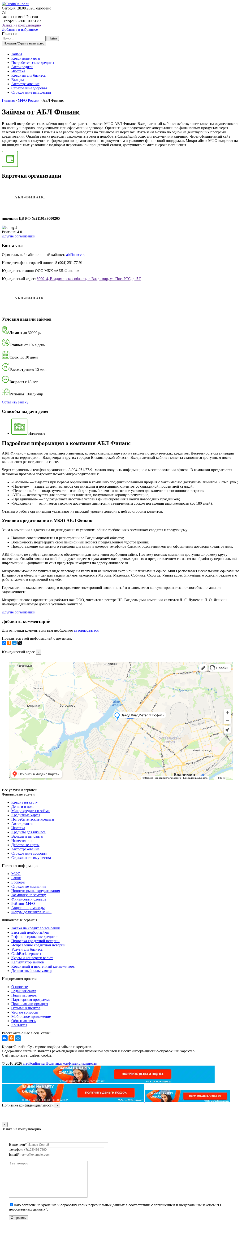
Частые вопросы (24, 1012)
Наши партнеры (24, 995)
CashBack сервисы (26, 954)
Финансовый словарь (28, 899)
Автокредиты (22, 67)
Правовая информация (29, 1004)
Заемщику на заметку (28, 895)
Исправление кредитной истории (38, 945)
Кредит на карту (24, 802)
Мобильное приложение (31, 1016)
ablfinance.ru (76, 255)
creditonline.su (34, 1063)
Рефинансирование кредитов (34, 937)
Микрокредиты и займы (30, 811)
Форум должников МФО (31, 912)
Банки (16, 878)
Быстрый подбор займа (30, 932)
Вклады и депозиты (27, 836)
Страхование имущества (31, 92)
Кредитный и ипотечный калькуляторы (43, 966)
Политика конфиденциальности (71, 1063)
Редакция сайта (23, 991)
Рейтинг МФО (23, 903)
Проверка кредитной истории (35, 941)
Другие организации (18, 236)
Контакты (19, 1025)
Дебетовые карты (25, 845)
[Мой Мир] (14, 643)
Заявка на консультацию (21, 25)
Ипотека (18, 71)
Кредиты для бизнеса (28, 75)
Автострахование (25, 84)
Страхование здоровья (29, 88)
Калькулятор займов (27, 962)
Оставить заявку (15, 402)
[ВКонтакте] (4, 643)
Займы (16, 54)
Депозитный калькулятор (31, 971)
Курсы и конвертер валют (32, 958)
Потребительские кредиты (32, 63)
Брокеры (18, 882)
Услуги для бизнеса (27, 949)
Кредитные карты (25, 58)
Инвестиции (21, 841)
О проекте (19, 987)
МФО (16, 874)
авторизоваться (86, 630)
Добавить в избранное (20, 29)
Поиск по (9, 34)
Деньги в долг (22, 807)
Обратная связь (23, 1021)
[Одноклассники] (9, 643)
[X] (19, 643)
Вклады (17, 80)
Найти (52, 38)
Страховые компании (28, 886)
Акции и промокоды (28, 908)
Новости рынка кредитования (35, 891)
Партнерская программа (30, 999)
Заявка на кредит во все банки (35, 928)
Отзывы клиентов (25, 1008)
